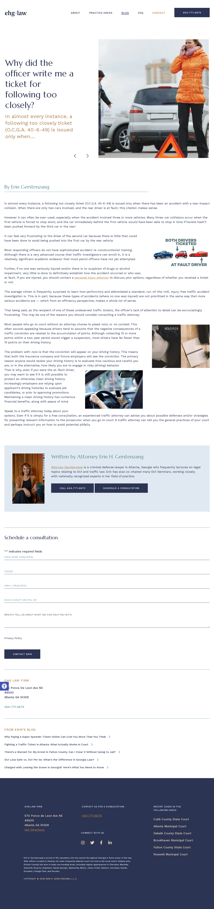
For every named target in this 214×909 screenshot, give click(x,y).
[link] (4, 686)
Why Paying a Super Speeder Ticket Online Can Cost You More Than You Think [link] (55, 736)
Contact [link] (158, 13)
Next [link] (88, 156)
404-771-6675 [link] (192, 12)
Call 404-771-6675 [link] (72, 488)
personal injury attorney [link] (92, 277)
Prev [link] (75, 156)
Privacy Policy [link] (13, 638)
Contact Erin (22, 654)
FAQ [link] (140, 13)
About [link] (75, 13)
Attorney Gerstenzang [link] (67, 467)
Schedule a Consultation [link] (121, 488)
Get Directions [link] (35, 829)
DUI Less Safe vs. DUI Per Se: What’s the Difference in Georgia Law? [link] (49, 759)
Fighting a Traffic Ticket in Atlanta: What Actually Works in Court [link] (46, 744)
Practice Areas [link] (100, 13)
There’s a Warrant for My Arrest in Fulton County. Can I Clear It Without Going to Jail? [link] (60, 752)
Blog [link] (125, 13)
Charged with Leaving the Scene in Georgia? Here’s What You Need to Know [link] (54, 767)
